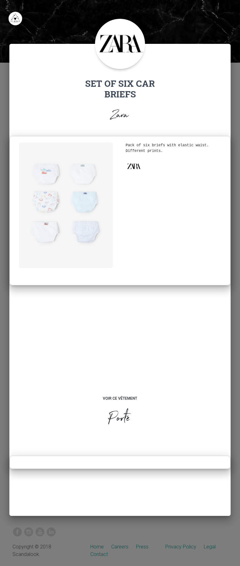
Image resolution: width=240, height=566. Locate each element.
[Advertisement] (120, 346)
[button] (134, 166)
